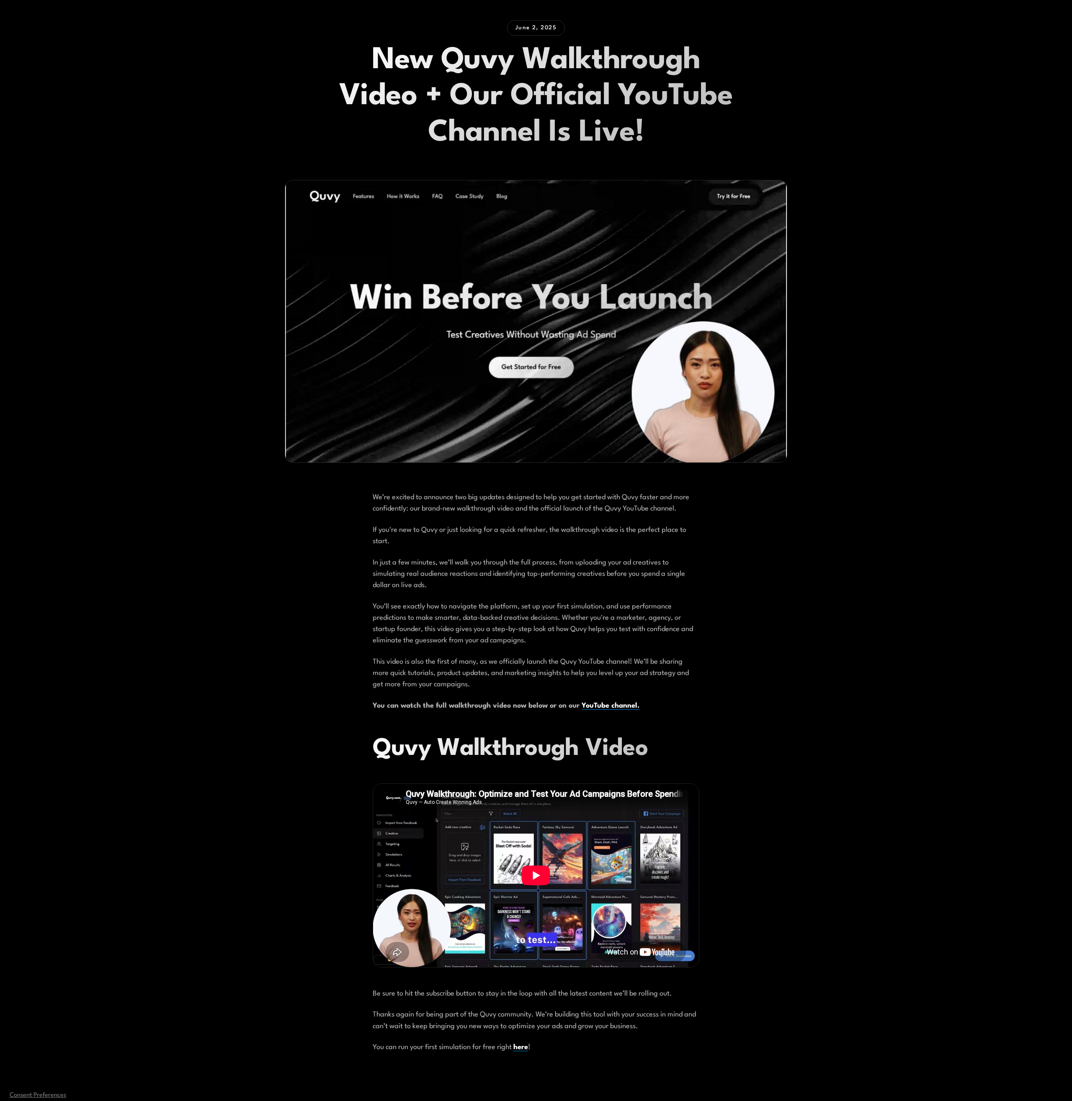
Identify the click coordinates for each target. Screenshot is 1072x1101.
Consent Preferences (38, 1095)
